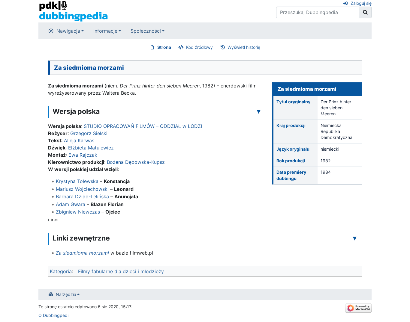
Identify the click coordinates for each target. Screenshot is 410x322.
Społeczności (146, 31)
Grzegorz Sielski (88, 133)
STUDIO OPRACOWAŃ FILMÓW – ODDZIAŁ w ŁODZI (143, 126)
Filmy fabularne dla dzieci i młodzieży (121, 271)
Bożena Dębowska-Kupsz (136, 162)
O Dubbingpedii (53, 315)
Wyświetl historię (244, 47)
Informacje (105, 31)
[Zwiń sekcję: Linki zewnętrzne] (354, 237)
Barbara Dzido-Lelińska (82, 196)
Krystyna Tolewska (77, 181)
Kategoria (61, 271)
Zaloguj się (361, 3)
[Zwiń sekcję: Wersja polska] (258, 111)
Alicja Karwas (79, 140)
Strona (164, 47)
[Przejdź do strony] (365, 12)
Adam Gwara (70, 204)
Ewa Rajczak (82, 155)
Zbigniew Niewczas (78, 212)
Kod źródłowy (199, 47)
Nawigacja (68, 31)
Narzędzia (66, 294)
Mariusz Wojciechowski (82, 189)
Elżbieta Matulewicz (91, 148)
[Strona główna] (73, 11)
